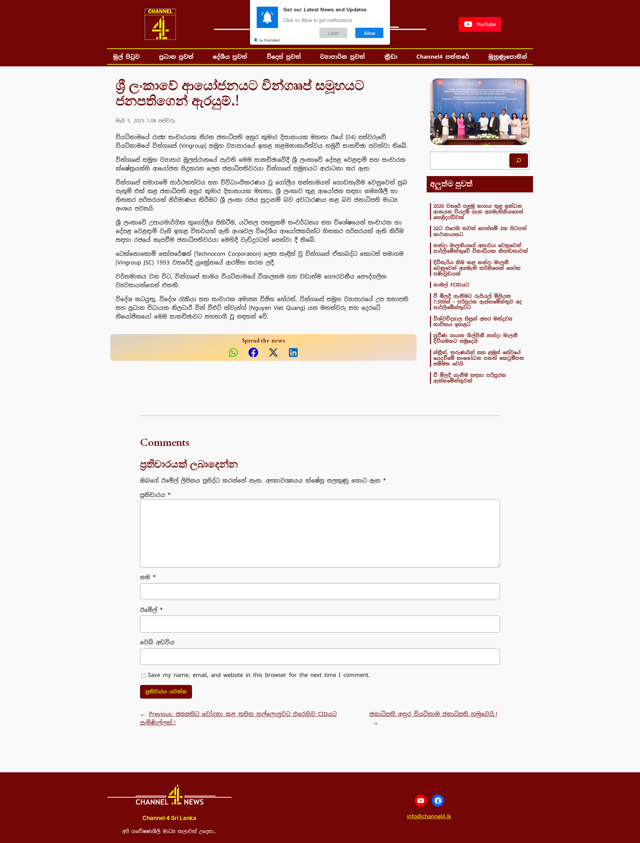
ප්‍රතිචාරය (155, 495)
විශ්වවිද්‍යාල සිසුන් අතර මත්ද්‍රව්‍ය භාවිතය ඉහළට (472, 321)
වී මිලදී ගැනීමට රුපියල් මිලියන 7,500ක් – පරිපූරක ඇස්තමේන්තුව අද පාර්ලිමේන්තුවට (477, 301)
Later (333, 32)
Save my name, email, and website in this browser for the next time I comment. (259, 675)
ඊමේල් (151, 610)
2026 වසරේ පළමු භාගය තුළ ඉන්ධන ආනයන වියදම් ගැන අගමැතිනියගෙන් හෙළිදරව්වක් (478, 211)
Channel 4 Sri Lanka (169, 818)
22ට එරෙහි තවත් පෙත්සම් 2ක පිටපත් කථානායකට (480, 231)
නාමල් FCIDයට (451, 284)
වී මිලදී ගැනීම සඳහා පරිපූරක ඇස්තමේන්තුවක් (469, 378)
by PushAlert (269, 40)
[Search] (518, 160)
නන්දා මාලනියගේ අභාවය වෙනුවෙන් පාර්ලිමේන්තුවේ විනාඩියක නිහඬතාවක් (480, 248)
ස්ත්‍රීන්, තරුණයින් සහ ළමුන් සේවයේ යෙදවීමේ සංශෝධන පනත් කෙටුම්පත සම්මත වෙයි (478, 358)
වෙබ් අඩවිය (157, 642)
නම (148, 577)
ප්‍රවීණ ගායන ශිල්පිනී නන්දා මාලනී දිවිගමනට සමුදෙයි (475, 338)
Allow (369, 32)
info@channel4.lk (429, 816)
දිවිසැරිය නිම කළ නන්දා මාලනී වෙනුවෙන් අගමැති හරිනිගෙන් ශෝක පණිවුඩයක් (477, 268)
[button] (480, 24)
